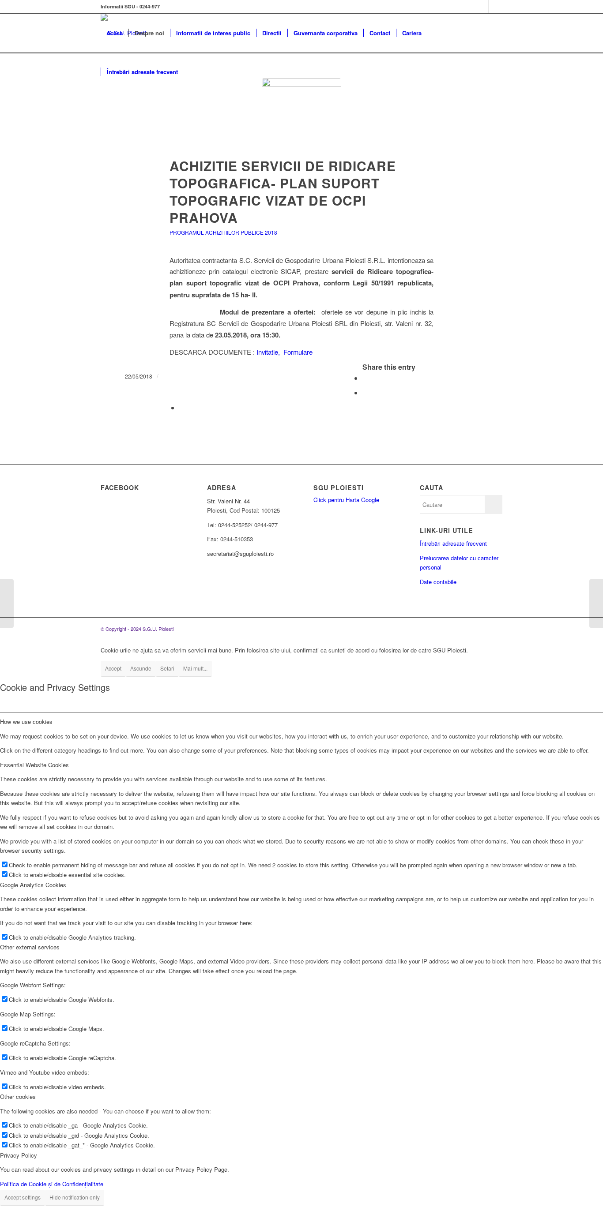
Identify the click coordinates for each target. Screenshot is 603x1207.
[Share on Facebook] (365, 377)
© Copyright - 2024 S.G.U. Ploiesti (137, 628)
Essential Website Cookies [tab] (34, 765)
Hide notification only (74, 1197)
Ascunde (140, 668)
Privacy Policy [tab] (18, 1155)
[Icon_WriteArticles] (301, 117)
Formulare (298, 351)
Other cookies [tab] (18, 1096)
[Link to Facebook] (482, 6)
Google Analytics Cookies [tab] (33, 885)
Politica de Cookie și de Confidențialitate (51, 1184)
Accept (113, 668)
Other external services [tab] (30, 947)
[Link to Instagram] (495, 6)
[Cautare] (192, 71)
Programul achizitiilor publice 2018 (223, 232)
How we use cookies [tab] (26, 721)
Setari (167, 668)
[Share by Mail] (182, 407)
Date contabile (438, 581)
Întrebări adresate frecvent (453, 543)
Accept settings (22, 1197)
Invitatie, (269, 351)
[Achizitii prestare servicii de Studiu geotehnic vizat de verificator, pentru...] (596, 603)
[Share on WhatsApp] (365, 392)
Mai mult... (195, 668)
